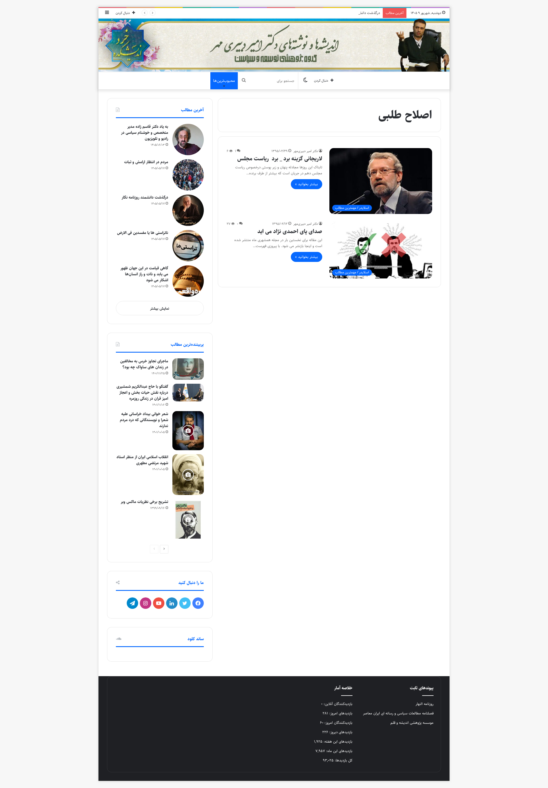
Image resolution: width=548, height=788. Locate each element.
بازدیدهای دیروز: (340, 732)
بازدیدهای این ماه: (338, 751)
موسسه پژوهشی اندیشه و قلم (412, 723)
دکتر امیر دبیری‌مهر (305, 151)
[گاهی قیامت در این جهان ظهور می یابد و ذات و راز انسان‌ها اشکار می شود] (188, 281)
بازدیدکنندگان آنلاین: (337, 704)
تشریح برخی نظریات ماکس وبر (144, 502)
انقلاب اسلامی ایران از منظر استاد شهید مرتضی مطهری (142, 460)
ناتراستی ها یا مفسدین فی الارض (142, 233)
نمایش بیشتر (159, 308)
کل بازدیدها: (343, 760)
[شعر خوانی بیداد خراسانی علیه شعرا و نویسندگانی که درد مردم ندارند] (188, 430)
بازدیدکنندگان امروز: (337, 723)
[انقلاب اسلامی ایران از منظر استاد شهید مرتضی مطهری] (188, 474)
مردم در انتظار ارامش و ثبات (146, 162)
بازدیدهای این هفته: (337, 741)
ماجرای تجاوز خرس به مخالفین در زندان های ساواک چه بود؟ (144, 364)
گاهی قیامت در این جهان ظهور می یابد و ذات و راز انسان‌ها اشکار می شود (144, 274)
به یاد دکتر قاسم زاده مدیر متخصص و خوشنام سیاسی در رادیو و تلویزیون (144, 133)
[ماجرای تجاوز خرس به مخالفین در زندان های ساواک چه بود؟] (188, 369)
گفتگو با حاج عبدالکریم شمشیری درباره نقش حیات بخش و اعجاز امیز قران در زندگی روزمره (142, 392)
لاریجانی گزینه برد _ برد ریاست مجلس (279, 158)
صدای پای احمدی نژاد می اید (289, 231)
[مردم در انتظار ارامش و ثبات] (188, 175)
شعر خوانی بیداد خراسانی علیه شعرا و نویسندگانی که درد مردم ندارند (144, 420)
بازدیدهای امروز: (340, 713)
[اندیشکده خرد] (274, 45)
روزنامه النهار (425, 704)
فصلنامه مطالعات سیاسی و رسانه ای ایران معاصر (398, 713)
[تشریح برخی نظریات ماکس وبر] (188, 520)
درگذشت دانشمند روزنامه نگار (358, 13)
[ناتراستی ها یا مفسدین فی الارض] (188, 245)
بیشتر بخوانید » (306, 184)
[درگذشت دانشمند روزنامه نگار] (188, 210)
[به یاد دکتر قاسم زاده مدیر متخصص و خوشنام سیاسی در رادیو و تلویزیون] (188, 139)
